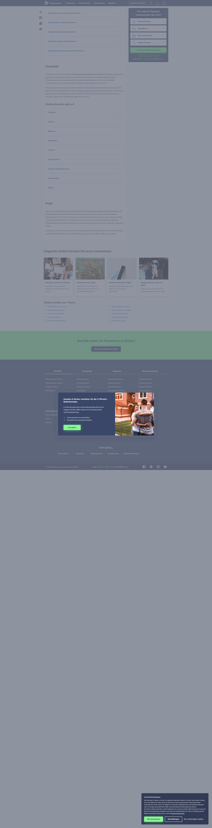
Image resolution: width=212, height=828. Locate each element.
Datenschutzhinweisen (178, 813)
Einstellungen (173, 819)
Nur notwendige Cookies (193, 819)
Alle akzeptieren (153, 819)
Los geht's (72, 427)
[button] (151, 395)
